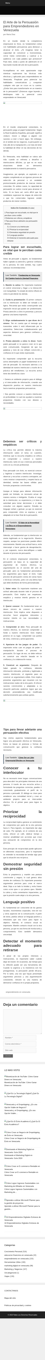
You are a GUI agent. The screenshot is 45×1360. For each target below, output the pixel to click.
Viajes (6, 1276)
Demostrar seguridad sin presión (21, 232)
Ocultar (31, 208)
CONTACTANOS (11, 1291)
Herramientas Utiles (12, 1262)
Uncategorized (10, 1273)
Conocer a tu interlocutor (18, 227)
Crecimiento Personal (13, 1252)
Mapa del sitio (10, 1298)
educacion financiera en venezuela (18, 1255)
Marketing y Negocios (13, 1269)
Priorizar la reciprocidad (17, 229)
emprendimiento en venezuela (18, 992)
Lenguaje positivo (15, 235)
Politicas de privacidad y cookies (17, 1305)
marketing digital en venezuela (16, 1266)
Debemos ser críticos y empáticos (18, 218)
